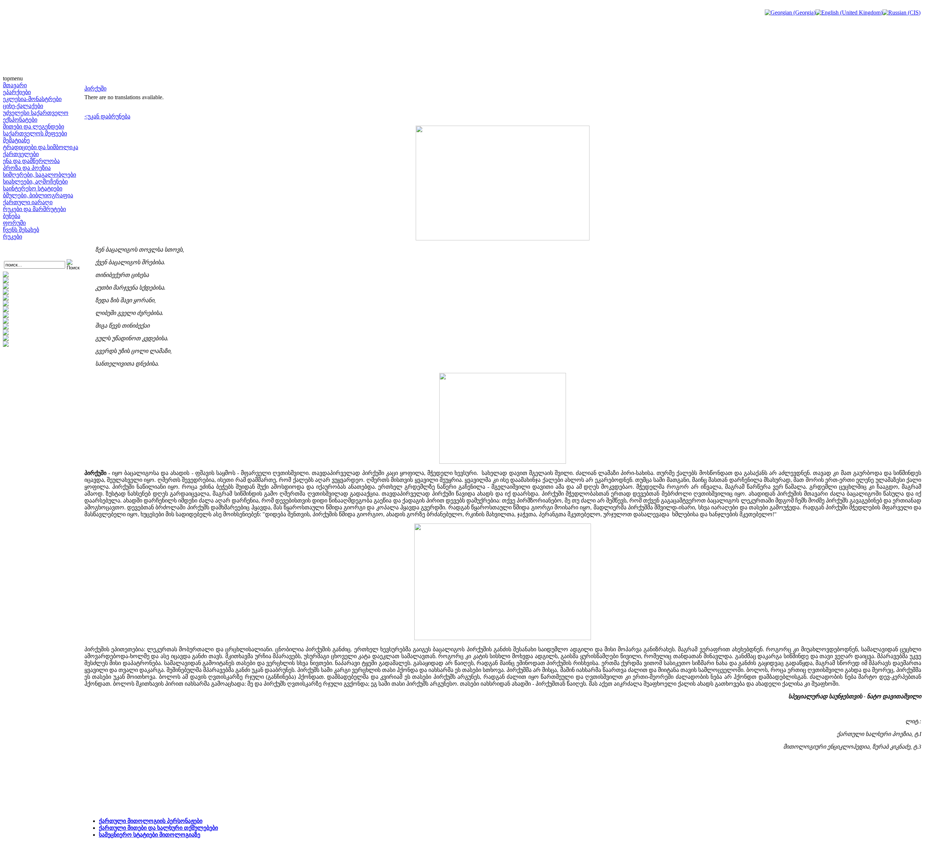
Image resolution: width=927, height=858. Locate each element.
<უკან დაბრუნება (107, 116)
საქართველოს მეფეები (35, 133)
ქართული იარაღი (28, 202)
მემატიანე (16, 140)
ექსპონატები (20, 120)
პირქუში (95, 88)
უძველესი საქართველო (35, 113)
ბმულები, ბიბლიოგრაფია (38, 195)
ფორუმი (14, 223)
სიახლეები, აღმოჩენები (35, 181)
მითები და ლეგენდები (33, 126)
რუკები (12, 237)
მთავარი (15, 85)
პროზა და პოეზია (27, 168)
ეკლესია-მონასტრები (32, 99)
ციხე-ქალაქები (23, 106)
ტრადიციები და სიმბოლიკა (40, 147)
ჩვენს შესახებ (21, 230)
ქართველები (21, 154)
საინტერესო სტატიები (32, 188)
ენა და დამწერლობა (31, 161)
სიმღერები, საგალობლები (39, 175)
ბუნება (11, 216)
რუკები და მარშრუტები (34, 209)
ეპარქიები (17, 92)
